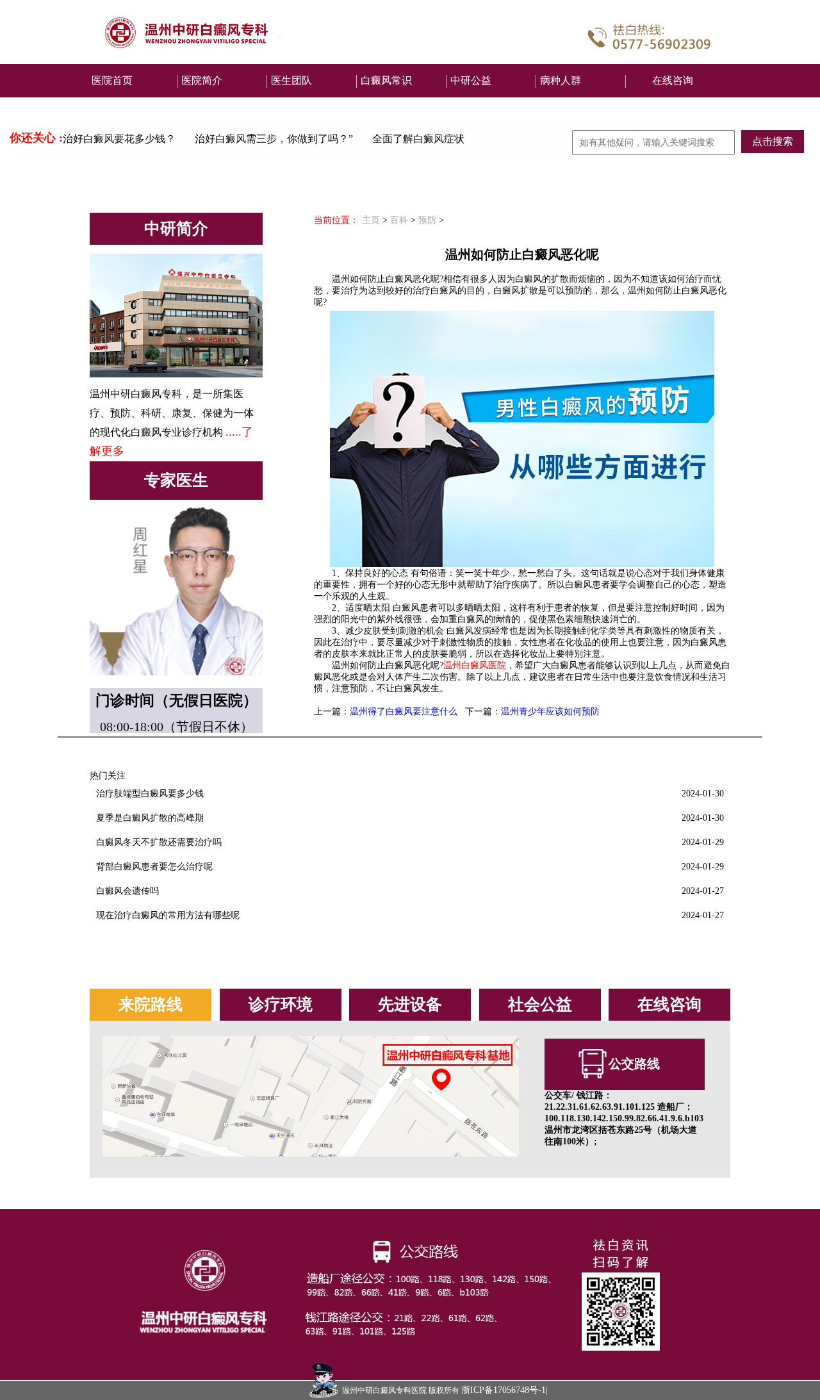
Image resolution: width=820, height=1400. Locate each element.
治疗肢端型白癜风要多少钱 (150, 793)
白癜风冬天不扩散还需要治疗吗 (159, 842)
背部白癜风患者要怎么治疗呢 (154, 866)
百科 (399, 220)
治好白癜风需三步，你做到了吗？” (274, 138)
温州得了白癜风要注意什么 (403, 711)
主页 (371, 220)
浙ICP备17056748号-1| (504, 1390)
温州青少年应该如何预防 (550, 711)
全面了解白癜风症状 (418, 138)
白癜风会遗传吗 (127, 891)
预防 (427, 220)
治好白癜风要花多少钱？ (119, 138)
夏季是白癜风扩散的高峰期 (150, 818)
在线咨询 (672, 80)
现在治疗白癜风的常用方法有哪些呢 (168, 915)
